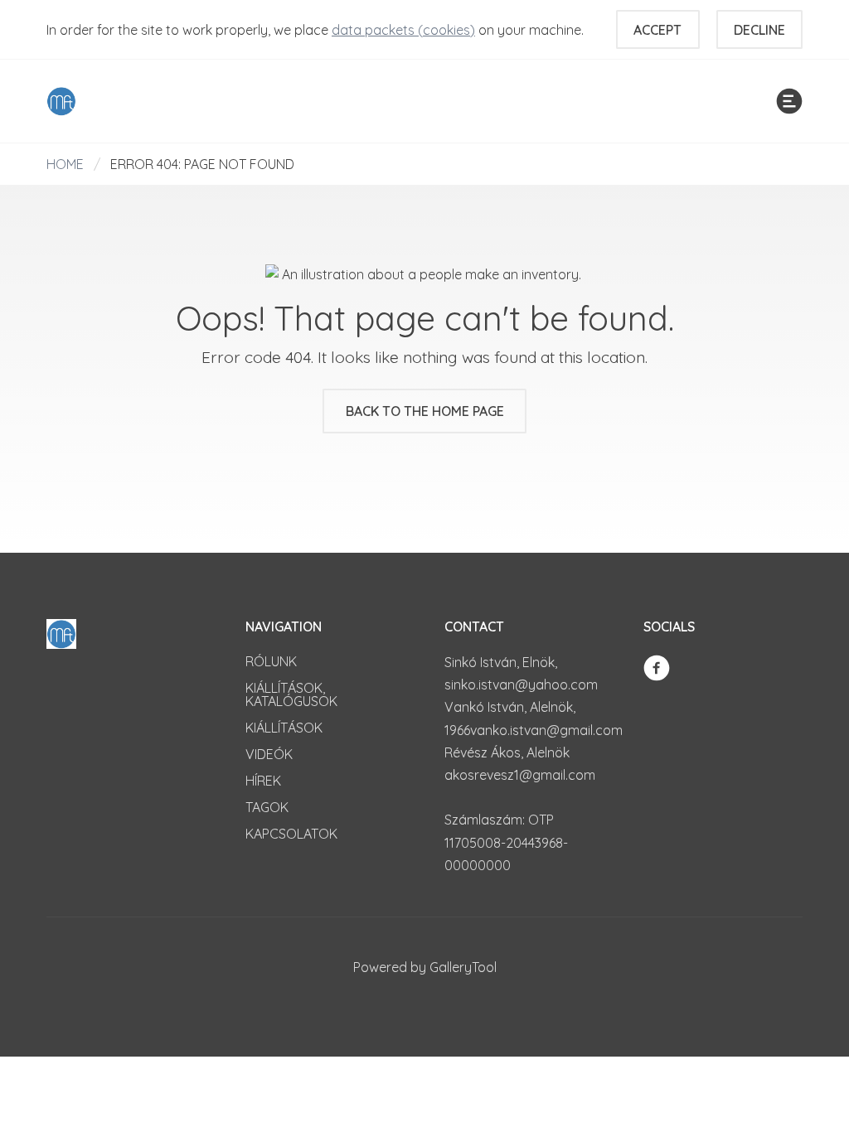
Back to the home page (425, 411)
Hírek (263, 780)
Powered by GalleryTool (425, 967)
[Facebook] (656, 666)
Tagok (267, 807)
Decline (759, 30)
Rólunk (271, 661)
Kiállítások (284, 727)
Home (65, 164)
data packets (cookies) (403, 30)
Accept (657, 30)
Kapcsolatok (291, 833)
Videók (269, 754)
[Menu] (789, 101)
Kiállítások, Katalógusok (291, 694)
